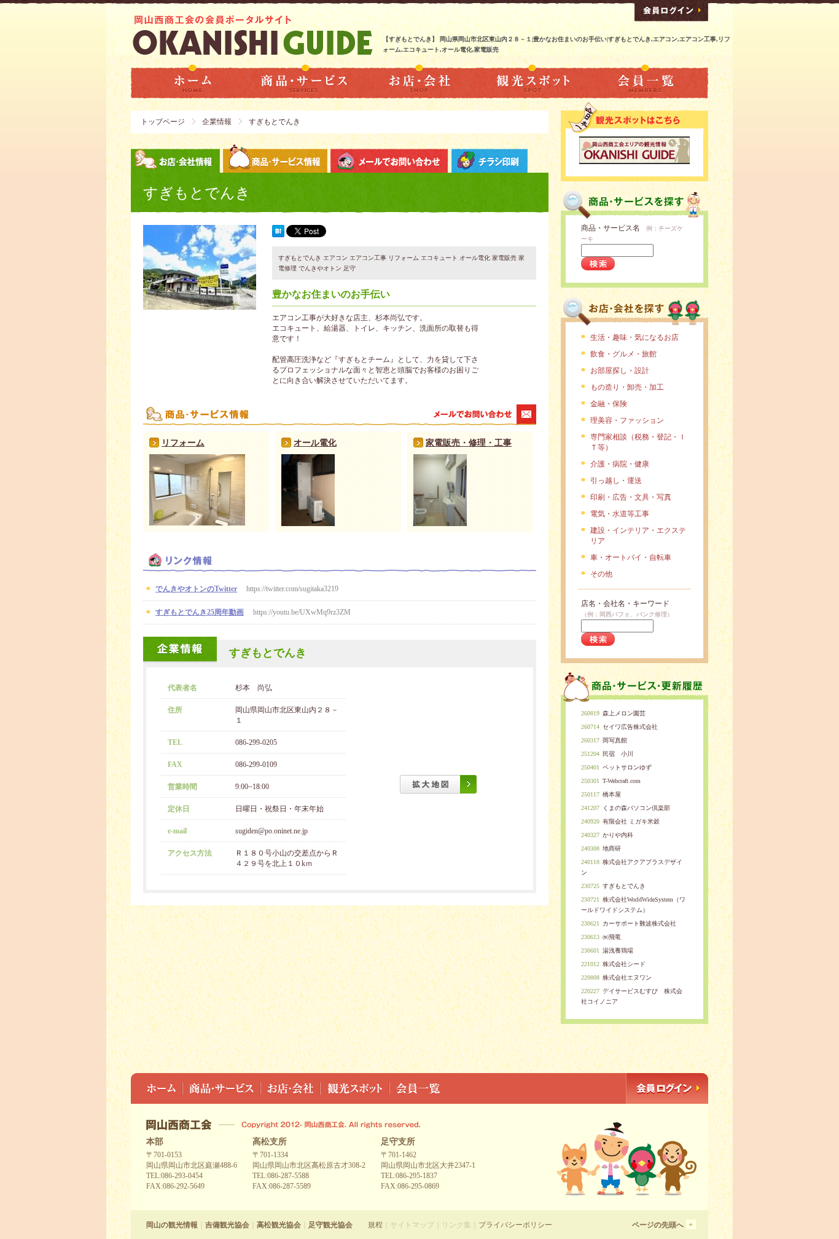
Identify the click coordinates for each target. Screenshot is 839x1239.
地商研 (612, 848)
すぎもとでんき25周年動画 (199, 612)
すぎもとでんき (624, 886)
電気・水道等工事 (619, 513)
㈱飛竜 (612, 937)
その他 (601, 574)
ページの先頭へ (658, 1225)
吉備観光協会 (227, 1225)
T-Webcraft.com (622, 780)
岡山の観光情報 (172, 1225)
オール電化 (315, 442)
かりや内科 (618, 835)
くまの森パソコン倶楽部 (636, 807)
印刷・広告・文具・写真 (630, 497)
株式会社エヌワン (627, 977)
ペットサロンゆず (627, 767)
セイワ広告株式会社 (630, 726)
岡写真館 (615, 740)
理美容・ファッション (627, 420)
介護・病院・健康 (619, 464)
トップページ (163, 121)
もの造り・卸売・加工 (627, 387)
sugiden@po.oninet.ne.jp (271, 831)
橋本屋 (612, 794)
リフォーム (183, 442)
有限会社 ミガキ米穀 (631, 821)
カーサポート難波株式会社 (639, 923)
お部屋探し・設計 (619, 370)
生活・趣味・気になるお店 (634, 337)
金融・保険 (608, 403)
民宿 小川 (618, 753)
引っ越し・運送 (616, 480)
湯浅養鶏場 (618, 950)
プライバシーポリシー (515, 1225)
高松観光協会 (279, 1225)
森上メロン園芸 (624, 713)
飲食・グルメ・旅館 (623, 354)
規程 (375, 1225)
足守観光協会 (330, 1225)
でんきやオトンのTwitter (196, 588)
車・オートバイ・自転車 (630, 557)
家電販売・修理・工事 (469, 442)
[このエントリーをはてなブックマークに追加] (278, 234)
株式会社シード (624, 964)
